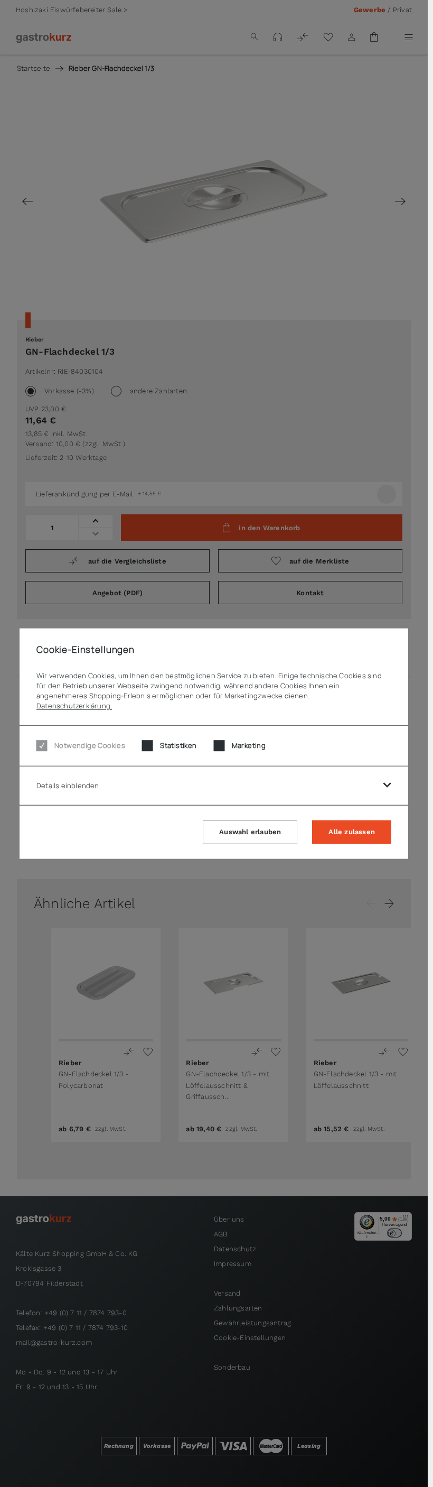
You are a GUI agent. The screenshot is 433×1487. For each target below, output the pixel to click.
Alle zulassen (351, 832)
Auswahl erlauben (250, 832)
